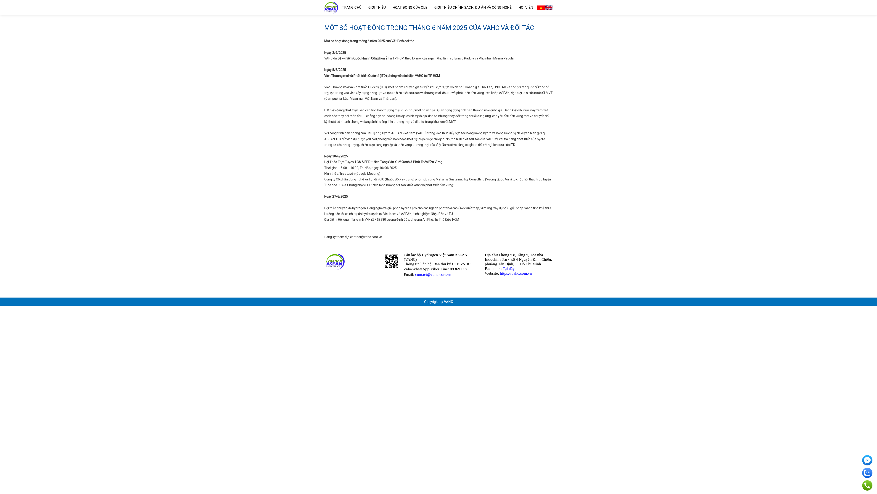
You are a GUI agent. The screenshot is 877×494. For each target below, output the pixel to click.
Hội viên (525, 7)
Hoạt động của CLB (410, 7)
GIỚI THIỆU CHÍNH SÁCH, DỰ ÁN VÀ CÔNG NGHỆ (473, 7)
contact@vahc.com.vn (366, 237)
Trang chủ (352, 7)
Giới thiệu (377, 7)
